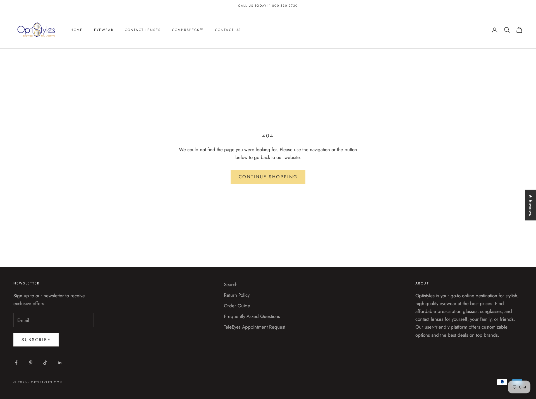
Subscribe (36, 339)
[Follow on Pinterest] (31, 362)
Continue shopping (268, 177)
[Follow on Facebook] (16, 362)
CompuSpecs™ (188, 29)
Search (231, 284)
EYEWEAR (104, 29)
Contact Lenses (143, 29)
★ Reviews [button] (530, 205)
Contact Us (228, 29)
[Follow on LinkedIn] (60, 362)
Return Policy (237, 295)
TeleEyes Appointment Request (254, 327)
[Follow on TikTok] (45, 362)
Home (77, 29)
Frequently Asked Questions (252, 316)
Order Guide (237, 305)
